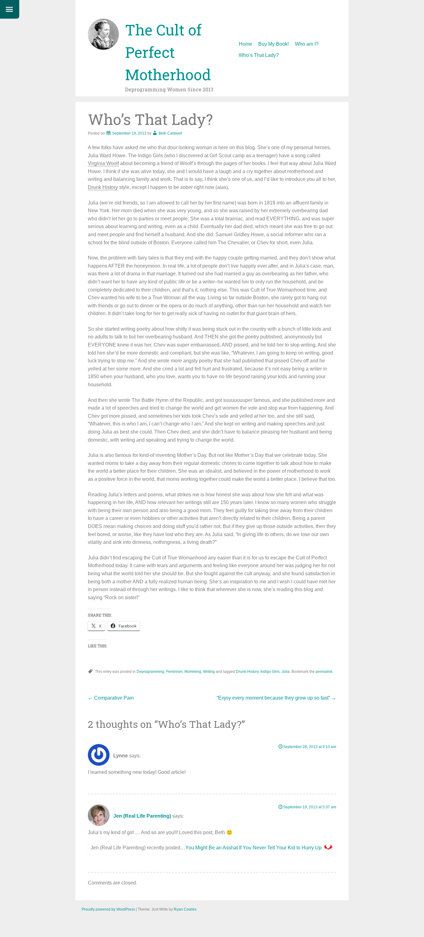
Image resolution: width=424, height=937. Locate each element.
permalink (324, 671)
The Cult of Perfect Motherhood (168, 52)
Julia (286, 671)
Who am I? (306, 44)
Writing (209, 671)
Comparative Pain (111, 697)
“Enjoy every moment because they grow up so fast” (276, 697)
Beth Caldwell (170, 133)
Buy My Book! (273, 44)
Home (245, 44)
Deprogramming (150, 671)
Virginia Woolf (103, 163)
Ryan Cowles (185, 909)
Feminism (174, 671)
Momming (192, 671)
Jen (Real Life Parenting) (142, 816)
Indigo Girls (270, 671)
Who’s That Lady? (259, 55)
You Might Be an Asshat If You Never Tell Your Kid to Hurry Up (253, 847)
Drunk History (103, 187)
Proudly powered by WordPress (108, 909)
